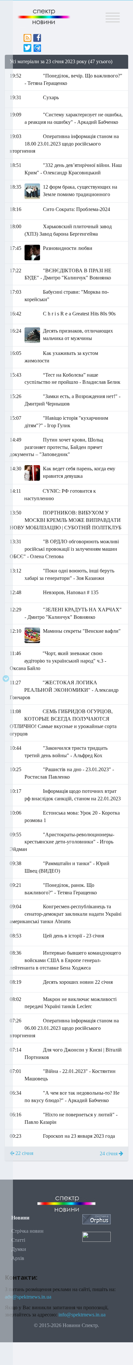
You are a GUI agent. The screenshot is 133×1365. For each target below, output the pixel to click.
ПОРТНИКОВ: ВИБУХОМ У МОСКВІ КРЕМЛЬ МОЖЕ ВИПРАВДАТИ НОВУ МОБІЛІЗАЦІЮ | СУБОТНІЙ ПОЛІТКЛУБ (65, 520)
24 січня (109, 1153)
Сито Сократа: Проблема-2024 (76, 209)
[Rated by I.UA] (96, 1236)
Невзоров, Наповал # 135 (70, 592)
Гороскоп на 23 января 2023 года (79, 1136)
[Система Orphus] (96, 1218)
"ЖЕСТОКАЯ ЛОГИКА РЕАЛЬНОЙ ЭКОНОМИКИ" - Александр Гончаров (64, 690)
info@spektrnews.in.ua (82, 1314)
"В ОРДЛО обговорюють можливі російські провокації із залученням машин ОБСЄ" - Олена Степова (64, 549)
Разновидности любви (67, 248)
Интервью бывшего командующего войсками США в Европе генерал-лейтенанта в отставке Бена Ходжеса (65, 960)
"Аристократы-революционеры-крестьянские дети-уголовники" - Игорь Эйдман (62, 842)
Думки (18, 1249)
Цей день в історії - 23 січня (73, 935)
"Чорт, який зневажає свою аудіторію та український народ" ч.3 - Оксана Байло (58, 661)
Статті (18, 1240)
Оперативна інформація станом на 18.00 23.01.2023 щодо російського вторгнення (64, 144)
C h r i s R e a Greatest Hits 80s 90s (79, 313)
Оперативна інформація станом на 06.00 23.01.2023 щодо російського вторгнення (64, 1028)
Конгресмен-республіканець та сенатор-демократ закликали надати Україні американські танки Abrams (65, 914)
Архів (17, 1258)
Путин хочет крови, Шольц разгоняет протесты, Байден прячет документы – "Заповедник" (56, 447)
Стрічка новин (27, 1231)
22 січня (23, 1153)
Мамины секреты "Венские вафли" (82, 631)
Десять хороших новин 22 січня (78, 982)
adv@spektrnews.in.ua (28, 1297)
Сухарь (51, 97)
